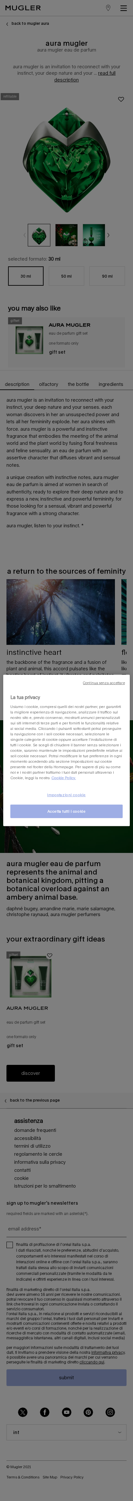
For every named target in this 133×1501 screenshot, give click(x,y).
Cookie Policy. (63, 778)
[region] (66, 750)
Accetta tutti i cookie (66, 811)
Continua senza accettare (104, 683)
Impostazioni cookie (66, 795)
